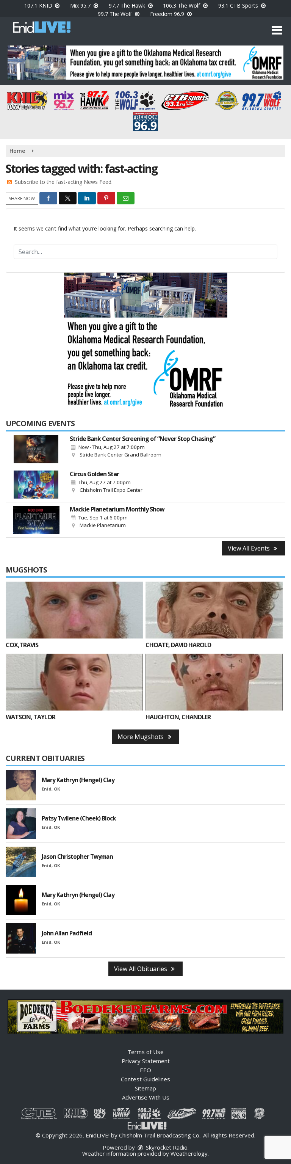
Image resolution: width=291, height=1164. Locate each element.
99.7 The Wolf (115, 13)
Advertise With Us (145, 1097)
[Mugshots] (74, 610)
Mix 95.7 (81, 5)
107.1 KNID (39, 5)
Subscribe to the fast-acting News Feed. (64, 181)
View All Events (249, 548)
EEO (145, 1070)
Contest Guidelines (145, 1079)
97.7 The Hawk (128, 5)
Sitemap (145, 1088)
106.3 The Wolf (182, 5)
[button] (276, 30)
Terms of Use (145, 1052)
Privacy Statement (146, 1061)
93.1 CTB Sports (239, 5)
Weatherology (189, 1153)
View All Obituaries (141, 969)
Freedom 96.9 (168, 13)
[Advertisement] (145, 62)
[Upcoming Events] (36, 449)
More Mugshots (141, 737)
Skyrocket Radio (166, 1147)
